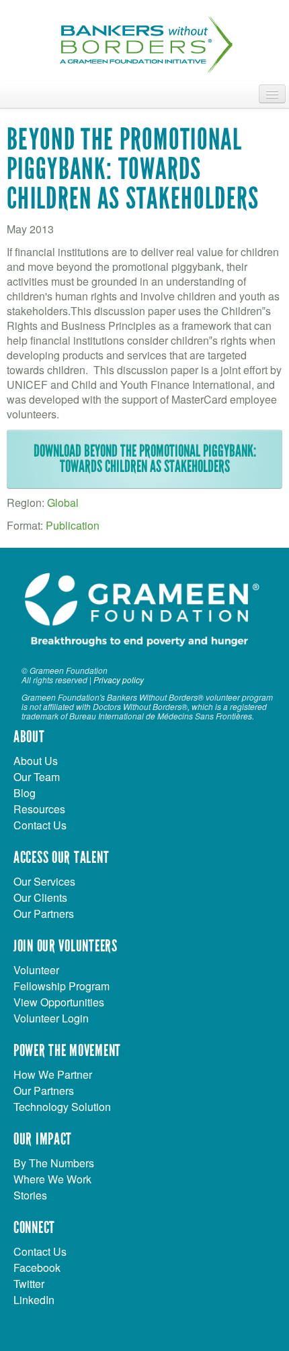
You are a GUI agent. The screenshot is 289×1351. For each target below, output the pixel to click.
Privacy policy (118, 679)
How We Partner (52, 1074)
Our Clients (40, 897)
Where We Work (52, 1179)
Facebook (36, 1267)
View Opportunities (58, 1002)
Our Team (36, 776)
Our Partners (43, 913)
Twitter (28, 1283)
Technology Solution (62, 1106)
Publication (72, 525)
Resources (39, 809)
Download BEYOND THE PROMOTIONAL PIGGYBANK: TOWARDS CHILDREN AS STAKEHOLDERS (145, 459)
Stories (30, 1195)
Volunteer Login (51, 1018)
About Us (35, 760)
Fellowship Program (61, 986)
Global (63, 502)
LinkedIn (33, 1299)
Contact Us (40, 825)
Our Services (44, 881)
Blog (24, 793)
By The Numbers (53, 1163)
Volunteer (36, 970)
